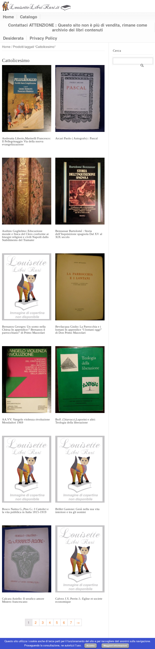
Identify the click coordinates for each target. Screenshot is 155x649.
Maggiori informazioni (115, 645)
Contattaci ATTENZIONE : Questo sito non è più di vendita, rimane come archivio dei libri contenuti (77, 27)
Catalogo (28, 16)
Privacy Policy (43, 38)
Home (8, 16)
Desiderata (13, 38)
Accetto (90, 645)
